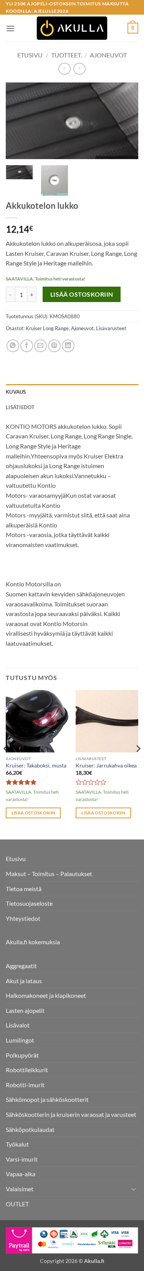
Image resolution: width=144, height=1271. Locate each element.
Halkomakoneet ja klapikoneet (46, 995)
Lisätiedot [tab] (20, 407)
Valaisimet (19, 1188)
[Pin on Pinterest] (54, 345)
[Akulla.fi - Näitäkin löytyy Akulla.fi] (72, 28)
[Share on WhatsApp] (13, 345)
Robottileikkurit (27, 1069)
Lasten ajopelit (25, 1010)
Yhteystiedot (23, 918)
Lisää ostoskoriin (81, 294)
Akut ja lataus (24, 980)
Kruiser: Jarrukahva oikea (106, 765)
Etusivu (30, 55)
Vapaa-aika (20, 1173)
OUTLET (17, 1203)
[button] (10, 28)
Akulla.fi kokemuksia (33, 941)
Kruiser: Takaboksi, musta (36, 765)
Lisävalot (18, 1025)
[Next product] (64, 69)
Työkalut (17, 1144)
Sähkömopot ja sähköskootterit (47, 1099)
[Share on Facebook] (26, 345)
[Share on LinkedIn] (68, 345)
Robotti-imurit (25, 1084)
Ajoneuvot (108, 55)
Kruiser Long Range (47, 328)
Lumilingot (20, 1040)
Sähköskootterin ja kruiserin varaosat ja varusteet (71, 1114)
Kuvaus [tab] (16, 392)
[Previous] (18, 121)
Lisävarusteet (111, 328)
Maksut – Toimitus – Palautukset (49, 873)
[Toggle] (133, 1189)
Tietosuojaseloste (29, 903)
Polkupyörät (22, 1055)
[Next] (126, 121)
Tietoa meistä (23, 888)
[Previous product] (79, 69)
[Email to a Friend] (40, 345)
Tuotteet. (66, 55)
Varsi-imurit (22, 1159)
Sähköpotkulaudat (30, 1129)
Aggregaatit (21, 965)
